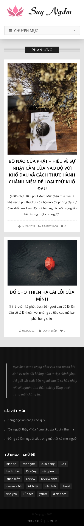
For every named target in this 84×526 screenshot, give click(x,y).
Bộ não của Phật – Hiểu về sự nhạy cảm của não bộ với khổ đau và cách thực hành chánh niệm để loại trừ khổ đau (42, 175)
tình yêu (11, 494)
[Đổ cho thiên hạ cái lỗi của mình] (42, 262)
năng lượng (49, 471)
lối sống (31, 471)
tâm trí (66, 486)
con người (28, 464)
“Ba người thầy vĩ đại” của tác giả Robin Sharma (41, 429)
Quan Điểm (50, 331)
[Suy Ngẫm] (42, 11)
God (63, 464)
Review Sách (50, 226)
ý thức (43, 494)
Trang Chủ (34, 521)
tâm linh (50, 486)
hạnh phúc (13, 471)
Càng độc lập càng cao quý (26, 420)
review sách (14, 486)
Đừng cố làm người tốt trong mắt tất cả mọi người (42, 438)
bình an (11, 464)
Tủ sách (28, 494)
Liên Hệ (52, 521)
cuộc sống (47, 464)
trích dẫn (33, 486)
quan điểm (13, 479)
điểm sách (59, 494)
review (30, 479)
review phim (49, 479)
